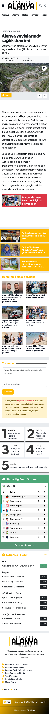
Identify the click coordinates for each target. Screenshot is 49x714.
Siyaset (35, 15)
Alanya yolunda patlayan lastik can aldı (29, 467)
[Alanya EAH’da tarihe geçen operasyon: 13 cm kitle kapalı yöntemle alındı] (12, 287)
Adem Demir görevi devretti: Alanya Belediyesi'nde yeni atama (15, 436)
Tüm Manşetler (11, 676)
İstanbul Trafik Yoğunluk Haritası (18, 670)
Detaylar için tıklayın (24, 545)
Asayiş (15, 15)
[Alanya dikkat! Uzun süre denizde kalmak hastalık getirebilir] (36, 338)
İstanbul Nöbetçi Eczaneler (16, 664)
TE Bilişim (31, 710)
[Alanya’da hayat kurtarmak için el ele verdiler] (36, 312)
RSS (8, 702)
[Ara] (40, 6)
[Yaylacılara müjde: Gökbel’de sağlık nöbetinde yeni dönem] (12, 312)
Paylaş (7, 95)
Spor (44, 15)
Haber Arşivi (10, 682)
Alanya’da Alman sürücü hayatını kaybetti (40, 452)
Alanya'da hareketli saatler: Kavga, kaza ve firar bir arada (42, 436)
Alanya (5, 15)
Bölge (25, 15)
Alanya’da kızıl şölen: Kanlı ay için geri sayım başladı (16, 452)
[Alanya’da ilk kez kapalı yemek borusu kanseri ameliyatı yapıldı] (12, 338)
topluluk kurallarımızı (26, 401)
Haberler (6, 31)
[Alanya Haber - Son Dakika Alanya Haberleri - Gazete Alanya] (21, 6)
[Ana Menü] (3, 6)
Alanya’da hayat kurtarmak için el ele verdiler (35, 323)
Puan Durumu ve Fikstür (15, 673)
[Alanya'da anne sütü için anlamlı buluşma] (36, 287)
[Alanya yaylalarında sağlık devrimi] (24, 77)
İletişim (16, 689)
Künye (7, 689)
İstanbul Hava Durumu (14, 667)
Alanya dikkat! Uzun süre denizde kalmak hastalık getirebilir (35, 348)
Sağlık (16, 31)
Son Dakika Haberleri (14, 679)
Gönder (8, 392)
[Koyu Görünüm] (45, 6)
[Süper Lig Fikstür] (45, 555)
